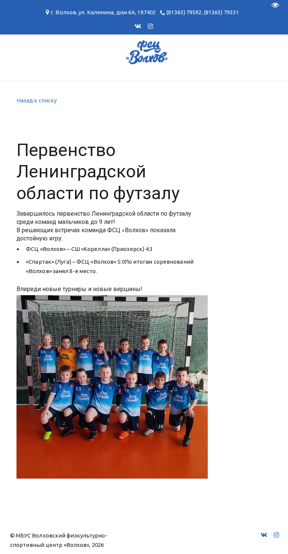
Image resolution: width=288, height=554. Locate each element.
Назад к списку (36, 100)
